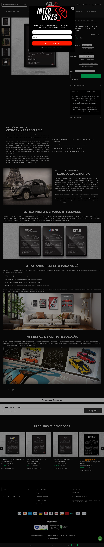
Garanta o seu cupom (52, 43)
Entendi (74, 544)
